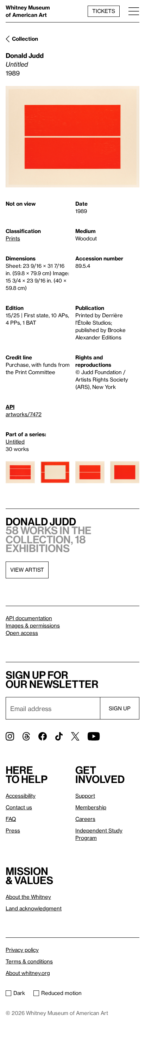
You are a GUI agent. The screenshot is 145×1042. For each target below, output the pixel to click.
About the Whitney (28, 897)
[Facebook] (42, 736)
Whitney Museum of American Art (28, 11)
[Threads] (26, 736)
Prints (13, 238)
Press (13, 830)
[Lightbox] (72, 136)
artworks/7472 (24, 414)
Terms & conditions (29, 961)
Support (85, 795)
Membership (90, 807)
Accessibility (21, 795)
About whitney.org (28, 973)
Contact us (19, 807)
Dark (19, 993)
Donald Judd (25, 55)
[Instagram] (9, 736)
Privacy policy (22, 950)
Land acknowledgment (34, 908)
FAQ (11, 819)
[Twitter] (75, 736)
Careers (85, 819)
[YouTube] (93, 736)
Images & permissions (33, 625)
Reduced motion (61, 993)
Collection (25, 38)
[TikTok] (59, 736)
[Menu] (134, 11)
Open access (22, 633)
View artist (27, 569)
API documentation (29, 618)
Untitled (15, 441)
